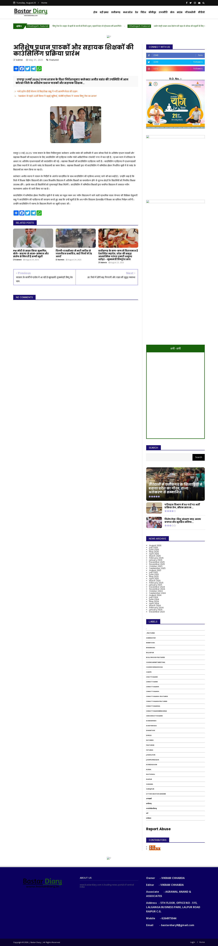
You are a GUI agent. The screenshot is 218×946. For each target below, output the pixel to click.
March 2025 (155, 580)
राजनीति (163, 12)
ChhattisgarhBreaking (156, 711)
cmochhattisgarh (154, 716)
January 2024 (155, 609)
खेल (172, 12)
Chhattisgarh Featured (156, 701)
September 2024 (157, 593)
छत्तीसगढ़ (148, 803)
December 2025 (157, 562)
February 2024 (156, 607)
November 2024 (157, 588)
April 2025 (154, 578)
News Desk (154, 848)
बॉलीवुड (152, 12)
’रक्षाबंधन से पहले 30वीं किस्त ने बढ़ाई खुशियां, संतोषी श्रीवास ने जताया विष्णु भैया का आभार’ (57, 95)
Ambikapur (151, 638)
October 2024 (155, 591)
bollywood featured (155, 657)
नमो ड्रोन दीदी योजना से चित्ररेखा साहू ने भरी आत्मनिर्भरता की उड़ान (47, 91)
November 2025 (157, 564)
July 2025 (153, 572)
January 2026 (155, 559)
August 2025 (155, 570)
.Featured (150, 633)
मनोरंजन (148, 818)
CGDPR (148, 672)
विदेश (143, 12)
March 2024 (155, 605)
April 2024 (154, 603)
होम (95, 12)
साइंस (180, 12)
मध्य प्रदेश (127, 12)
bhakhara (150, 648)
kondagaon (151, 764)
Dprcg (148, 735)
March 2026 (155, 555)
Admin (152, 846)
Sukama (149, 784)
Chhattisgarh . (153, 691)
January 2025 (155, 584)
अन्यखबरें (149, 799)
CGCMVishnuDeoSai (154, 667)
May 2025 (154, 576)
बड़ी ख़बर (104, 12)
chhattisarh (152, 682)
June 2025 (154, 574)
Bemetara (150, 643)
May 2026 (154, 551)
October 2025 (155, 566)
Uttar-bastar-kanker (156, 794)
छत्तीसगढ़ (115, 12)
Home (44, 2)
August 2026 (155, 545)
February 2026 (156, 557)
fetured (149, 750)
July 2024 (153, 597)
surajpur (150, 789)
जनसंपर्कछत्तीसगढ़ (151, 808)
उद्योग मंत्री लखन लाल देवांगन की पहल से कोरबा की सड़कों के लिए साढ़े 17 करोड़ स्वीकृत (158, 26)
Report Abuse (158, 829)
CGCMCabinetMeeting (155, 662)
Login (192, 942)
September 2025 (157, 568)
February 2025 (156, 582)
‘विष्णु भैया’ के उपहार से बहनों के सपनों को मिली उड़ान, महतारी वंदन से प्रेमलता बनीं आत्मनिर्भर (58, 26)
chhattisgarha (153, 706)
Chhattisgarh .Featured (110, 26)
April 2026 (154, 553)
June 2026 (154, 549)
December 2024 (157, 586)
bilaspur (150, 652)
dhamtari (150, 730)
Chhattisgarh (152, 687)
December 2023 (157, 611)
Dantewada (151, 726)
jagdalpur (150, 755)
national (150, 774)
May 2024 (154, 601)
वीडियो (201, 12)
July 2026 (153, 547)
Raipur (149, 779)
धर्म (147, 813)
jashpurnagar (152, 760)
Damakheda (151, 721)
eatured (149, 740)
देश (136, 12)
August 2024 (155, 595)
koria (148, 769)
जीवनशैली (190, 12)
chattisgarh (152, 677)
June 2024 (154, 599)
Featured (54, 59)
